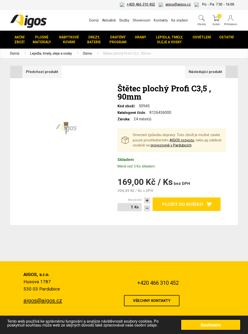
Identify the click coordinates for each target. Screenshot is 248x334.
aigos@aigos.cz (178, 4)
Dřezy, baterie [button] (94, 39)
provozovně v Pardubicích (171, 145)
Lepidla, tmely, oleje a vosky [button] (169, 39)
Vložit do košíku (182, 204)
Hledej (201, 24)
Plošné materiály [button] (42, 39)
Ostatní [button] (226, 37)
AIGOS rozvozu (182, 140)
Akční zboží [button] (19, 39)
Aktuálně (109, 20)
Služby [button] (124, 20)
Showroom (141, 20)
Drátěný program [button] (117, 39)
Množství (135, 200)
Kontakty (161, 20)
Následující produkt (205, 72)
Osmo (87, 53)
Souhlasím (211, 325)
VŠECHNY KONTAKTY (151, 300)
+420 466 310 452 (141, 4)
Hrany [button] (140, 37)
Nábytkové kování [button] (69, 39)
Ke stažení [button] (179, 20)
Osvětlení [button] (202, 37)
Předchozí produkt (42, 72)
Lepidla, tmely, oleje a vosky (51, 53)
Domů (94, 20)
